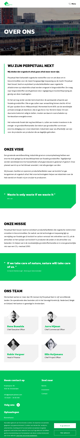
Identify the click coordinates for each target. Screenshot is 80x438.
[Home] (8, 3)
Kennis (44, 385)
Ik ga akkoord (65, 425)
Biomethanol (9, 417)
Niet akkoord (65, 433)
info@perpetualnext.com (13, 394)
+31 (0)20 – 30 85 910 (12, 397)
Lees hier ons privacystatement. (26, 435)
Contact (44, 393)
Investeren (45, 389)
